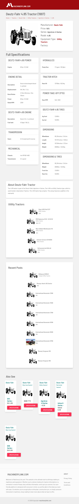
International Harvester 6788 (44, 341)
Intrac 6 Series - (60, 404)
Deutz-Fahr (58, 25)
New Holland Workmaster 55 (44, 229)
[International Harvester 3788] (31, 314)
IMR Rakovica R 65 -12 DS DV (44, 219)
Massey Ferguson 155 (44, 351)
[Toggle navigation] (72, 4)
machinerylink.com (45, 500)
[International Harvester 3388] (31, 294)
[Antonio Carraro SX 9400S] (32, 241)
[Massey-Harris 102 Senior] (32, 285)
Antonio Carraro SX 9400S (44, 240)
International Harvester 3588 (44, 303)
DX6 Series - (10, 447)
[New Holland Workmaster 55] (31, 231)
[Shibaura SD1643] (34, 275)
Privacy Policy (68, 478)
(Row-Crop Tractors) (27, 385)
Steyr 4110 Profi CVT (44, 209)
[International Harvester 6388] (31, 323)
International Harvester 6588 (44, 332)
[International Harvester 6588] (31, 333)
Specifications (13, 408)
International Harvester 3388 (44, 293)
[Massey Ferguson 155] (33, 351)
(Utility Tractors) (43, 385)
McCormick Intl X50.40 (44, 248)
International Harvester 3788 (44, 312)
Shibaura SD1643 (44, 274)
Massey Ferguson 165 (44, 361)
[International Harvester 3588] (31, 304)
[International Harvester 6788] (31, 342)
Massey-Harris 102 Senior (44, 283)
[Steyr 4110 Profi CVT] (34, 211)
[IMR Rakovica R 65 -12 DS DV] (31, 221)
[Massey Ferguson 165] (33, 361)
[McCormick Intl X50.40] (33, 250)
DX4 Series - (10, 400)
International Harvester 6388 (44, 322)
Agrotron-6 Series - (44, 403)
